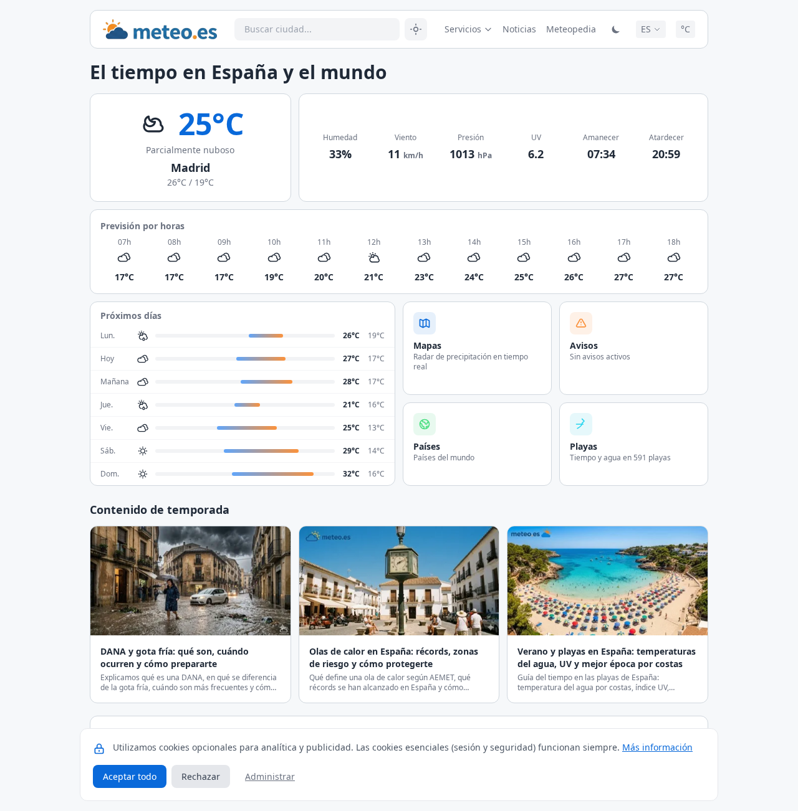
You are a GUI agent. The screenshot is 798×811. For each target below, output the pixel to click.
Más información (657, 747)
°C (685, 29)
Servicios (463, 29)
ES (646, 29)
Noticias (519, 29)
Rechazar (200, 776)
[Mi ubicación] (416, 29)
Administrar (270, 776)
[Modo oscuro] (616, 29)
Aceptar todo (129, 776)
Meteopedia (571, 29)
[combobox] (317, 29)
